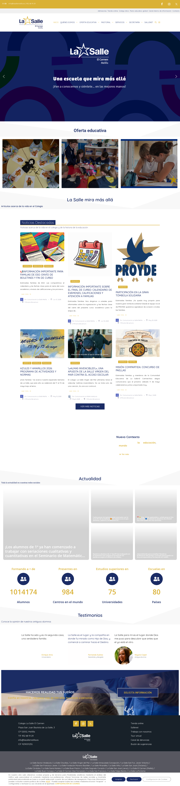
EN (3, 4)
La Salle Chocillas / (62, 763)
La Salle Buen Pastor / (72, 768)
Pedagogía (49, 266)
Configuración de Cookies (156, 779)
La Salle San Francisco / (97, 771)
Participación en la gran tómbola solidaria (132, 294)
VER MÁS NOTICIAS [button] (90, 406)
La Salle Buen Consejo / (45, 771)
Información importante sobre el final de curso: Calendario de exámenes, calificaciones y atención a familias (90, 291)
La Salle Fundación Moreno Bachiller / (75, 765)
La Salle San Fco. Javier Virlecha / (135, 763)
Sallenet (134, 727)
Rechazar (134, 779)
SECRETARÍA (134, 22)
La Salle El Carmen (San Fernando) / (71, 771)
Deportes (27, 363)
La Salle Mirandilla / (100, 765)
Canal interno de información (160, 11)
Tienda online (113, 11)
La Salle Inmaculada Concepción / (106, 763)
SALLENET (148, 22)
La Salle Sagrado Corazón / (94, 768)
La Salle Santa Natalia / (52, 768)
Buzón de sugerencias (141, 744)
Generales (27, 266)
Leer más (25, 294)
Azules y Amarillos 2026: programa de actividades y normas (38, 371)
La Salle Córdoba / (33, 768)
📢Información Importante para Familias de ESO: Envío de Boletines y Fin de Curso (41, 274)
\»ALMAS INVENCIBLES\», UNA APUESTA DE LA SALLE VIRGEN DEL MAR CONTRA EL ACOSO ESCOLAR (88, 371)
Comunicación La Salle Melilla (37, 299)
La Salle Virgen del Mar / (81, 763)
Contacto (176, 11)
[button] (155, 22)
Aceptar (118, 779)
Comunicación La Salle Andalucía (86, 396)
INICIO (56, 22)
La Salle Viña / (115, 765)
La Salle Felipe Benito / (118, 771)
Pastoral (132, 362)
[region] (90, 76)
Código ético (124, 11)
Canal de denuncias (140, 740)
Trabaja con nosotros (141, 731)
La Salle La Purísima (136, 771)
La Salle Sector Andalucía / (42, 763)
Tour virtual (136, 735)
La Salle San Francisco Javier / (46, 765)
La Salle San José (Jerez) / (118, 768)
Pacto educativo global (139, 11)
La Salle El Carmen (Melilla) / (142, 768)
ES (5, 4)
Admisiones (102, 11)
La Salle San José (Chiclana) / (134, 765)
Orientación (38, 266)
